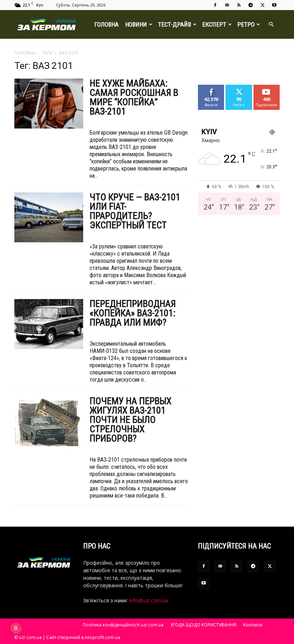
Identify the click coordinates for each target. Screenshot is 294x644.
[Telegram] (250, 5)
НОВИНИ (136, 24)
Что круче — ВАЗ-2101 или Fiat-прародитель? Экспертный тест (135, 211)
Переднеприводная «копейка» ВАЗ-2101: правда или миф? (133, 313)
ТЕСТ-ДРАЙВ (174, 24)
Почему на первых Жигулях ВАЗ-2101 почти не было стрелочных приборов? (130, 420)
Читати (239, 87)
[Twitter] (262, 5)
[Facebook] (215, 5)
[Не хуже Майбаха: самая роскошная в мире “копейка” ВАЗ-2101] (48, 104)
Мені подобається (214, 90)
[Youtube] (274, 5)
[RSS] (238, 5)
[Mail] (227, 5)
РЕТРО (246, 24)
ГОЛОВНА (106, 24)
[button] (271, 24)
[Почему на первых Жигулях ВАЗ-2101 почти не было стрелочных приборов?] (48, 421)
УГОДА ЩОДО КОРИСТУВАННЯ (203, 625)
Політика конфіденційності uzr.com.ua (123, 625)
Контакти (252, 625)
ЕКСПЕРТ (214, 24)
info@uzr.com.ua (148, 600)
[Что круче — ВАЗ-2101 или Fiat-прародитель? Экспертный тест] (48, 217)
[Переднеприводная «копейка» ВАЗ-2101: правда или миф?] (48, 324)
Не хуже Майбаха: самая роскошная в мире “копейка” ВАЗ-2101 (134, 97)
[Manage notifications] (16, 628)
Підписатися (269, 87)
